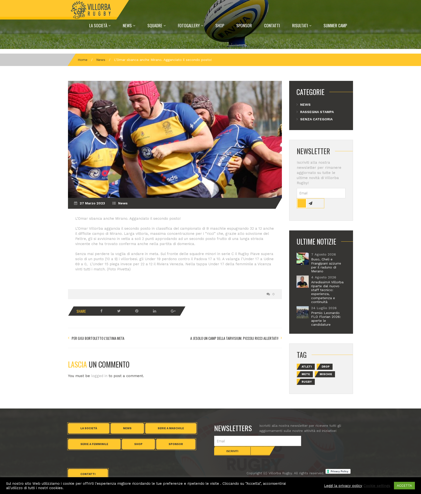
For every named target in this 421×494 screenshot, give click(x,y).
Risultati (300, 25)
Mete (306, 374)
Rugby (307, 381)
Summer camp (335, 25)
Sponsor (244, 25)
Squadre (154, 25)
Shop (219, 25)
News (127, 25)
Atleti (307, 366)
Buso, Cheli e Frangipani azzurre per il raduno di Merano (326, 265)
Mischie (326, 374)
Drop (326, 366)
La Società (98, 25)
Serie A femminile (94, 444)
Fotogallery (189, 25)
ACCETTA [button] (404, 485)
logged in (99, 376)
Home (82, 60)
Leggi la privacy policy (343, 486)
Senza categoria (316, 119)
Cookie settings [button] (377, 486)
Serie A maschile (171, 428)
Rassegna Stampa (317, 112)
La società (88, 428)
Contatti (272, 25)
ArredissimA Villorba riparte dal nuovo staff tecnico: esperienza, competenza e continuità (327, 292)
